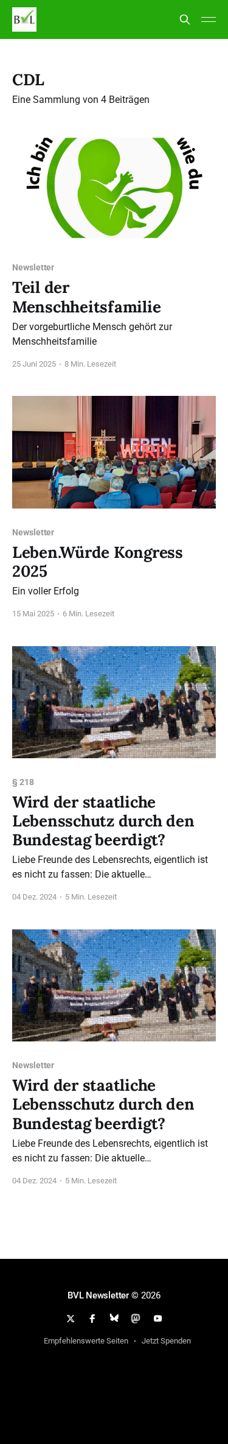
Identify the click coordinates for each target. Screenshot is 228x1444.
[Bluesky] (114, 1318)
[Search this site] (185, 19)
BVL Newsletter (98, 1295)
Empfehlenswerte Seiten (86, 1340)
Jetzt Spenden (166, 1340)
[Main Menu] (208, 19)
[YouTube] (157, 1318)
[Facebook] (92, 1318)
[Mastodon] (135, 1318)
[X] (70, 1318)
